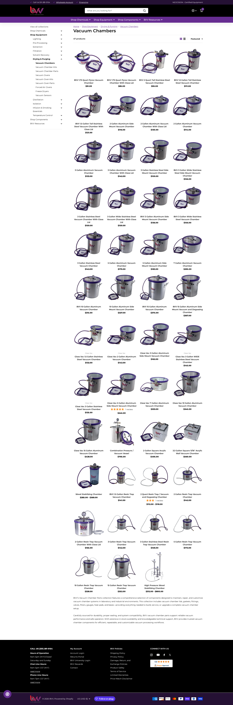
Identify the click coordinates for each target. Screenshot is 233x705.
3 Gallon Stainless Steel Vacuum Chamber (88, 264)
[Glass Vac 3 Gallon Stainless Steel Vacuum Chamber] (88, 384)
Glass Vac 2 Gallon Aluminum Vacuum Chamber (121, 358)
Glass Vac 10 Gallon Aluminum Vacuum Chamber (187, 404)
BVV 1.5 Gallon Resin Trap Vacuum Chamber (121, 495)
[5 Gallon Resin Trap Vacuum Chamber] (187, 523)
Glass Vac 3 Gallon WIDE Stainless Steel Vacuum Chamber (187, 359)
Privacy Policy (117, 657)
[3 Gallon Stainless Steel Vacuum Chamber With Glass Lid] (88, 198)
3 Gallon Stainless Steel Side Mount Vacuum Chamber (154, 171)
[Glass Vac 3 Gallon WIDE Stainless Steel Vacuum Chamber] (187, 334)
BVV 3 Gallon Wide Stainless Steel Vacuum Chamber (187, 218)
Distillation (38, 99)
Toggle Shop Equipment (61, 35)
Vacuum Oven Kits (44, 79)
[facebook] (164, 655)
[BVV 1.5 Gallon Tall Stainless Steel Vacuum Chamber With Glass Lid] (88, 105)
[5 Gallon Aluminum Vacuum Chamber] (121, 244)
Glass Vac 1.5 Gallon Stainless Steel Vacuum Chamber (89, 358)
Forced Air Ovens (44, 87)
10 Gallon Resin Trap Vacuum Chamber (89, 586)
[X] (170, 655)
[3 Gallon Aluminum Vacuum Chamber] (88, 151)
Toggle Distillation (61, 99)
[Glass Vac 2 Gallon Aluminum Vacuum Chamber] (121, 334)
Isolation (37, 103)
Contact (74, 668)
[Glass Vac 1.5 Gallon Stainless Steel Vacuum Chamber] (88, 334)
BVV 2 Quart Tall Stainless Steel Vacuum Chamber (154, 81)
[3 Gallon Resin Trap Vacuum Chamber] (121, 523)
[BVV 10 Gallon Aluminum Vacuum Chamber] (88, 288)
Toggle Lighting (61, 39)
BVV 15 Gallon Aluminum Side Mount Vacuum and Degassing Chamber (187, 309)
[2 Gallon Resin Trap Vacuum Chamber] (187, 475)
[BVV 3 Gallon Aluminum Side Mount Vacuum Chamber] (154, 198)
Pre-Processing (40, 43)
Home (76, 26)
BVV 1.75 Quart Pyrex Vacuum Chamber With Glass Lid (121, 81)
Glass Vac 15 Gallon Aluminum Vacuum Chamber (88, 452)
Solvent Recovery (41, 55)
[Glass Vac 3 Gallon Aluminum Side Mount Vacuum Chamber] (154, 334)
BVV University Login (80, 660)
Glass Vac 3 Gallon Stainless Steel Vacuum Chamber (88, 407)
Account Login (77, 653)
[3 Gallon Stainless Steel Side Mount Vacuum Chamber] (154, 151)
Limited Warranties (119, 675)
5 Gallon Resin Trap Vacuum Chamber (187, 543)
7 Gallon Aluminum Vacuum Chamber (187, 264)
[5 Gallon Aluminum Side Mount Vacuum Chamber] (154, 244)
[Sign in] (194, 11)
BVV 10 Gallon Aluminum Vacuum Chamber (89, 308)
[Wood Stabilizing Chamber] (88, 475)
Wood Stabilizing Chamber (89, 494)
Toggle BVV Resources (61, 123)
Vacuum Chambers (129, 26)
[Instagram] (151, 655)
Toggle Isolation (61, 104)
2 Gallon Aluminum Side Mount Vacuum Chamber (121, 125)
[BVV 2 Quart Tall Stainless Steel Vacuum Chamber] (154, 61)
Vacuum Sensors (43, 95)
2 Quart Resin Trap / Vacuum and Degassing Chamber (155, 495)
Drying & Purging (109, 26)
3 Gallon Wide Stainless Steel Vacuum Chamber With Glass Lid (121, 219)
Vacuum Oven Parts (45, 83)
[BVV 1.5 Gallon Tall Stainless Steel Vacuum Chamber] (187, 61)
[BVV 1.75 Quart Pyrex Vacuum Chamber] (88, 61)
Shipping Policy (117, 653)
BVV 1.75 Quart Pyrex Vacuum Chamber (88, 81)
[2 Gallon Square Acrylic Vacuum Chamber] (154, 432)
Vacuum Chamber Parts (47, 71)
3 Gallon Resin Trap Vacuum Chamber (121, 543)
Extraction (37, 47)
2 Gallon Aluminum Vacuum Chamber (187, 125)
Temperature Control (43, 115)
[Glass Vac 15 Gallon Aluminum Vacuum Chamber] (88, 432)
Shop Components (128, 19)
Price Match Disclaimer (121, 678)
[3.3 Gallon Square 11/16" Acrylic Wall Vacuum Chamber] (187, 432)
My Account (76, 648)
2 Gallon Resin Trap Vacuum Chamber (187, 495)
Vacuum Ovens (43, 75)
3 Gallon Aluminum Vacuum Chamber (89, 171)
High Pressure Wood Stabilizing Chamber (154, 586)
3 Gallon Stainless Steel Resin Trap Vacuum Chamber (154, 543)
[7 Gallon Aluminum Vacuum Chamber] (187, 244)
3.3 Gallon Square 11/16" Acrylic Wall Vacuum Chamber (187, 452)
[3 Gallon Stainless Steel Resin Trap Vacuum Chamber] (154, 523)
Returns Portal (77, 657)
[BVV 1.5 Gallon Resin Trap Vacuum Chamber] (121, 475)
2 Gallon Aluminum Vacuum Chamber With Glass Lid (154, 125)
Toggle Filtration (61, 51)
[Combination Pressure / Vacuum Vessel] (121, 432)
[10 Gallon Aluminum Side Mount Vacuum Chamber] (121, 288)
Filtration (37, 51)
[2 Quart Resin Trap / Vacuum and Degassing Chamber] (154, 475)
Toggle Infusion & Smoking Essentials (61, 108)
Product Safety (117, 668)
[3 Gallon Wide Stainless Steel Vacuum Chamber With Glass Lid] (121, 198)
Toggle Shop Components (61, 119)
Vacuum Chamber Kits (46, 67)
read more (35, 671)
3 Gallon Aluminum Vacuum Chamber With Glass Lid (122, 171)
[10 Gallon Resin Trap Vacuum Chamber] (88, 566)
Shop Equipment (103, 19)
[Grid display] (181, 39)
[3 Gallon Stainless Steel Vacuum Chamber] (88, 244)
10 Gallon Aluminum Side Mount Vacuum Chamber (121, 308)
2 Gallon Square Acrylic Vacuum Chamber (154, 452)
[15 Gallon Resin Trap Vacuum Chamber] (121, 566)
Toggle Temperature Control (61, 115)
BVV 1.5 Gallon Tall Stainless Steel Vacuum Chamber (187, 81)
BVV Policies (116, 648)
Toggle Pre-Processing (61, 43)
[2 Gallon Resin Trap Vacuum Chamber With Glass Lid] (88, 523)
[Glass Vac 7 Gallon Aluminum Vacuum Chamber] (154, 384)
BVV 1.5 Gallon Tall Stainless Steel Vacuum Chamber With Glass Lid (88, 126)
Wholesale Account (64, 2)
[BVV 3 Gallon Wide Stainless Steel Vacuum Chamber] (187, 198)
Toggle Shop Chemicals (61, 31)
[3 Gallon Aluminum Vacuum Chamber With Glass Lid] (121, 151)
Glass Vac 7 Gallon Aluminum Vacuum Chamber (154, 404)
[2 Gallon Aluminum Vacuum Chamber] (187, 105)
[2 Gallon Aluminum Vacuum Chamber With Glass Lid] (154, 105)
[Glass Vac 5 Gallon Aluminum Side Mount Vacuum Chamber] (121, 384)
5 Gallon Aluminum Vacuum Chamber (122, 264)
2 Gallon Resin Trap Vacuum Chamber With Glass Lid (88, 543)
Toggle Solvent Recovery (61, 55)
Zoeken (144, 10)
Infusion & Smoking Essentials (42, 109)
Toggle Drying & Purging (61, 59)
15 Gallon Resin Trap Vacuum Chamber (122, 586)
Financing (83, 2)
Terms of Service (118, 671)
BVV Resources (152, 19)
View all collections (39, 27)
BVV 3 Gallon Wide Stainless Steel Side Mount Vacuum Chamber (187, 173)
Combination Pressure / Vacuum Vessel (121, 452)
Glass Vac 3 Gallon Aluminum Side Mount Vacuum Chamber (154, 354)
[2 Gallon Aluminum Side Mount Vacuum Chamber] (121, 105)
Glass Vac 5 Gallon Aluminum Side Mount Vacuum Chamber (122, 404)
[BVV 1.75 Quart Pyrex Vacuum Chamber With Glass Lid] (121, 61)
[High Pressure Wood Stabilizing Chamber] (154, 566)
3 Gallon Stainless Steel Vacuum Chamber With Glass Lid (88, 219)
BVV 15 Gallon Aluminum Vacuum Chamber (154, 308)
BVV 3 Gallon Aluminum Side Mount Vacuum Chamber (154, 218)
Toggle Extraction (61, 47)
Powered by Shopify (63, 699)
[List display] (184, 39)
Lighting (37, 39)
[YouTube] (158, 655)
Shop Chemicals (79, 19)
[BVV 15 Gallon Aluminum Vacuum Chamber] (154, 288)
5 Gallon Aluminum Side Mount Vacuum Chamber (154, 264)
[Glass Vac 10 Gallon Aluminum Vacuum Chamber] (187, 384)
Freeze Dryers (42, 91)
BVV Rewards (76, 664)
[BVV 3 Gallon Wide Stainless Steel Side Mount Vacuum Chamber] (187, 151)
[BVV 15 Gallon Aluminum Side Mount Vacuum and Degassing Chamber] (187, 288)
